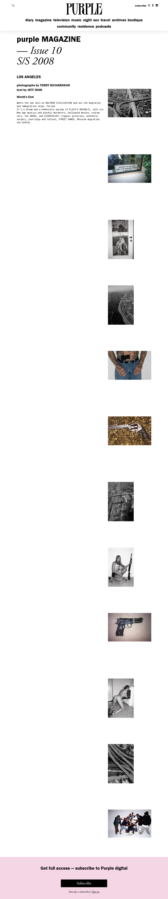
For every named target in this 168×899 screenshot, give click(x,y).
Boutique (135, 20)
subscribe (141, 5)
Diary (29, 20)
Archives (119, 20)
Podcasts (103, 26)
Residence (85, 26)
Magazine (43, 20)
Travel (105, 20)
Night (87, 20)
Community (66, 26)
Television (61, 20)
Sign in (95, 892)
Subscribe (84, 883)
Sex (96, 20)
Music (76, 20)
